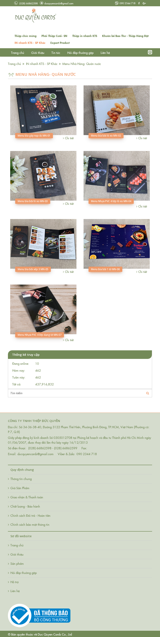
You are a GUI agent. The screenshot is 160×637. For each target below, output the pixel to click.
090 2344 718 (127, 3)
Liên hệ (105, 52)
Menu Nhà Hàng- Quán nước (81, 63)
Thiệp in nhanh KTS (84, 36)
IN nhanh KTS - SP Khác (30, 42)
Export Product (60, 42)
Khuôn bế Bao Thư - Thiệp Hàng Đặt (125, 36)
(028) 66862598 (28, 3)
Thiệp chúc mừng (25, 36)
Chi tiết (69, 138)
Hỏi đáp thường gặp (80, 52)
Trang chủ (17, 52)
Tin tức (56, 52)
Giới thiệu (37, 52)
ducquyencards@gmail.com (58, 3)
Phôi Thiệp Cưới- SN (54, 36)
